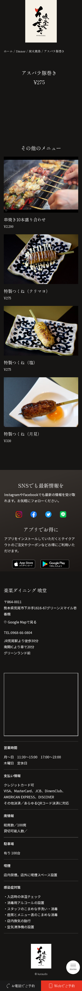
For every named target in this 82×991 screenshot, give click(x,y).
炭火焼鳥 (35, 51)
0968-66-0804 (21, 632)
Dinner (20, 51)
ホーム (8, 51)
